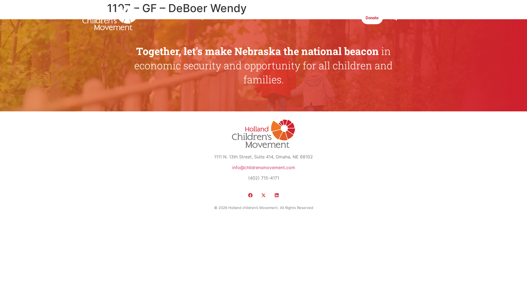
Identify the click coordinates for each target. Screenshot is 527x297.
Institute (265, 17)
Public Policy (191, 17)
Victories (220, 17)
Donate (372, 17)
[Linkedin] (276, 195)
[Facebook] (250, 195)
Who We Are (159, 17)
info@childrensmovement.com (263, 167)
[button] (394, 17)
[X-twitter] (263, 195)
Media (243, 17)
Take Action (292, 17)
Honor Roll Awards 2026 (334, 17)
